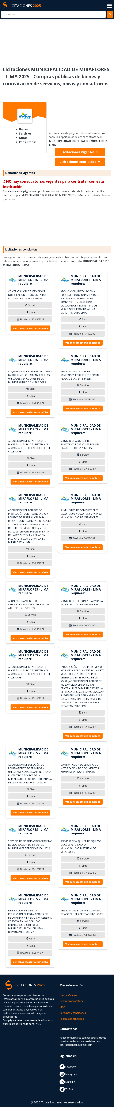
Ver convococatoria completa (30, 328)
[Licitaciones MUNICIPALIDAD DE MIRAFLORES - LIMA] (12, 280)
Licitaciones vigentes (78, 152)
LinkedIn (70, 1081)
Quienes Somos (68, 995)
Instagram (71, 1074)
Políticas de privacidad (72, 1018)
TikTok (69, 1089)
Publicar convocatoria (72, 1001)
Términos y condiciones (73, 1012)
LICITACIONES (25, 5)
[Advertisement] (57, 40)
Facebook (70, 1066)
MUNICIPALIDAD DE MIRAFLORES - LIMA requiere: (33, 280)
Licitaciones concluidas (78, 162)
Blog (62, 1007)
